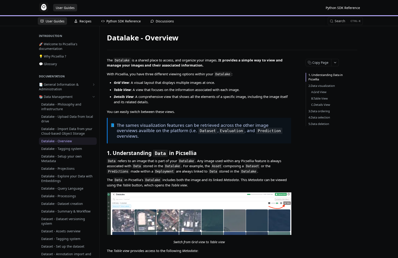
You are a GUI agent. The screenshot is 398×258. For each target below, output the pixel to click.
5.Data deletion (318, 124)
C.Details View (320, 105)
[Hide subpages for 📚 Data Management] (94, 97)
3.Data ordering (319, 111)
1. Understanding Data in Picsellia (325, 77)
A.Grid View (318, 92)
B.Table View (319, 98)
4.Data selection (319, 117)
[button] (199, 213)
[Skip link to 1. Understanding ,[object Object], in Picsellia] (104, 153)
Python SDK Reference (343, 8)
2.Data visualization (321, 86)
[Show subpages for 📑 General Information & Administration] (94, 84)
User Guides (65, 8)
